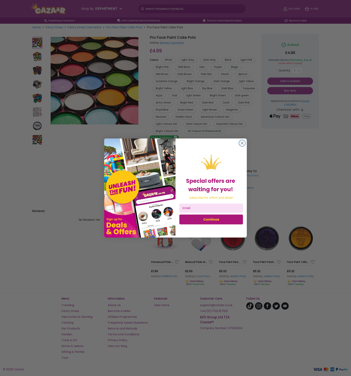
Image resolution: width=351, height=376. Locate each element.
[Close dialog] (242, 143)
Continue (211, 219)
